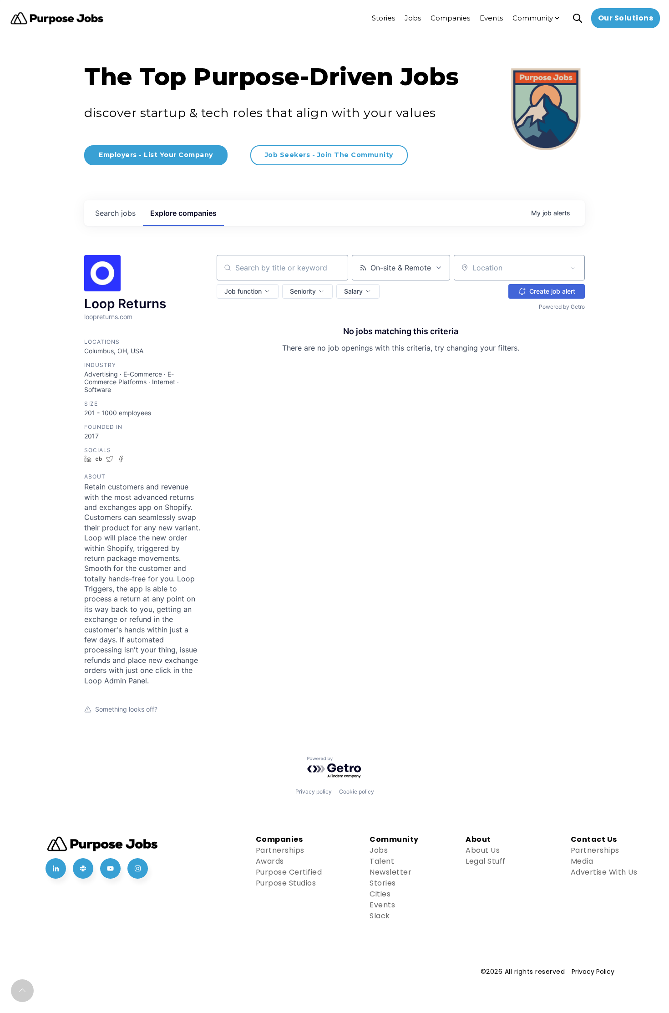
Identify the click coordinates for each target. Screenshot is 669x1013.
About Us (483, 850)
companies (183, 213)
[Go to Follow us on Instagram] (137, 868)
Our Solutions (626, 18)
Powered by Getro (562, 306)
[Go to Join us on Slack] (83, 868)
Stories (383, 883)
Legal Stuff (486, 861)
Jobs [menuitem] (413, 18)
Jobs (379, 850)
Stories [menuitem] (383, 18)
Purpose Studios (286, 883)
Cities (380, 894)
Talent (382, 861)
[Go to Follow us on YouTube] (110, 868)
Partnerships (280, 850)
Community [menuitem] (532, 18)
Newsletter (390, 872)
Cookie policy (356, 791)
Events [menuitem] (491, 18)
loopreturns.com (108, 317)
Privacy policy (313, 791)
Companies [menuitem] (450, 18)
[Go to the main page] (57, 18)
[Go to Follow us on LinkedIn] (56, 868)
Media (582, 861)
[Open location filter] (573, 268)
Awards (270, 861)
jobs (115, 213)
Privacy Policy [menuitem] (593, 971)
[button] (248, 291)
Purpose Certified (289, 872)
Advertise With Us (604, 872)
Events (382, 905)
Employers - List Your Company (156, 155)
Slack (380, 916)
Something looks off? (126, 709)
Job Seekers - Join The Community (329, 155)
